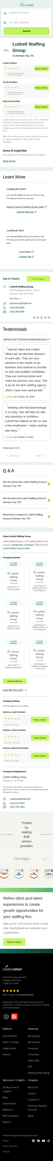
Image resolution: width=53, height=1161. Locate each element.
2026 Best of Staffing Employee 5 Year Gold (39, 666)
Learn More (25, 251)
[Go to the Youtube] (38, 1141)
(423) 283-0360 (17, 307)
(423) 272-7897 (17, 803)
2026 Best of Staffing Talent (13, 627)
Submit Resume (25, 212)
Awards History (14, 681)
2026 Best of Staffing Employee (13, 666)
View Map (14, 298)
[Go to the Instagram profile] (48, 1141)
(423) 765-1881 (17, 807)
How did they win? (13, 690)
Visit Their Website (39, 279)
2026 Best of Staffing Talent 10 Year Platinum (39, 627)
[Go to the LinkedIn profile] (33, 1141)
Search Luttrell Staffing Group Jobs (25, 207)
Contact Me (25, 256)
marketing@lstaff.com (20, 799)
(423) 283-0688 (17, 312)
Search (26, 31)
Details (41, 69)
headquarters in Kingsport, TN (25, 545)
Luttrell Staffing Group (14, 777)
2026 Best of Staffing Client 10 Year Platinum (39, 588)
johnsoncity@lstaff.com (21, 303)
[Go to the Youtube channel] (43, 1141)
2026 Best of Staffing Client (13, 588)
